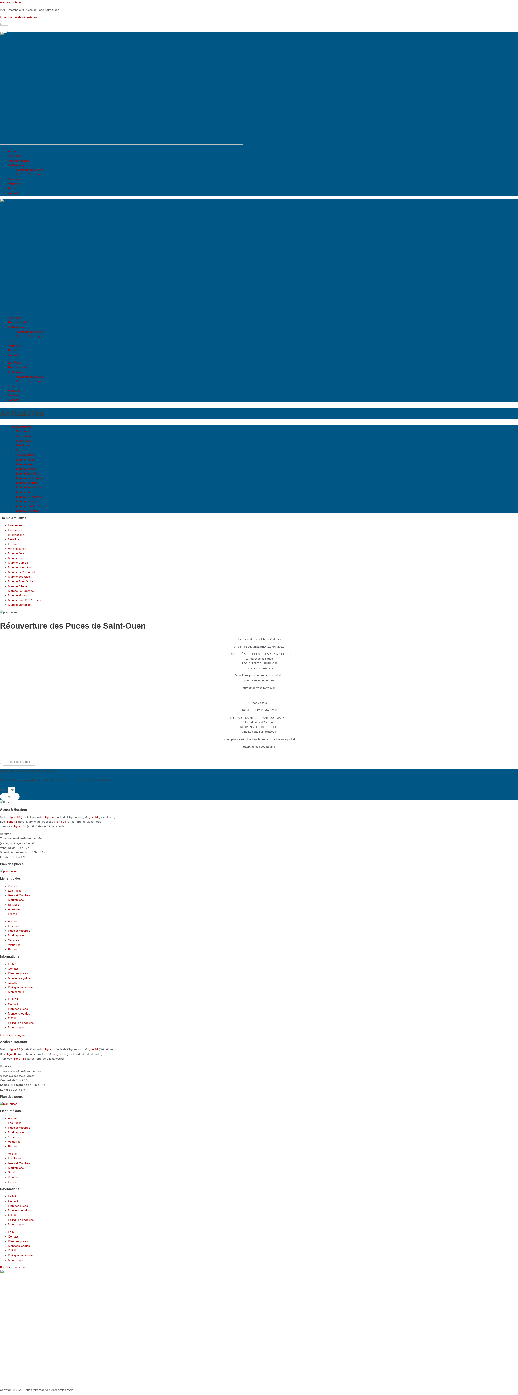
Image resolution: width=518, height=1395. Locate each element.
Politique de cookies (21, 987)
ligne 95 (61, 821)
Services (13, 179)
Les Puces (14, 155)
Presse (12, 188)
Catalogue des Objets (30, 169)
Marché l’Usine (25, 492)
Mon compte (16, 991)
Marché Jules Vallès (29, 487)
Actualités (14, 183)
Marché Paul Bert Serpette (33, 506)
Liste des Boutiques (28, 174)
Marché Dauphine (27, 473)
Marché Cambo (26, 468)
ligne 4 (49, 817)
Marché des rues (27, 482)
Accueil (12, 151)
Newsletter (23, 445)
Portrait (20, 450)
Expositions (23, 440)
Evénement (23, 431)
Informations (24, 436)
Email (4, 790)
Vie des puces (25, 454)
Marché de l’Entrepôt (29, 478)
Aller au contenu (10, 2)
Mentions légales (19, 978)
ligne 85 (12, 821)
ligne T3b (20, 826)
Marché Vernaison (27, 511)
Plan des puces (18, 973)
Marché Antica (25, 459)
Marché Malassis (27, 501)
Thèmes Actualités (20, 426)
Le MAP (13, 964)
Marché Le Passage (29, 496)
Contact (13, 193)
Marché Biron (24, 464)
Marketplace (16, 165)
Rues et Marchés (19, 160)
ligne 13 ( (16, 817)
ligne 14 (93, 817)
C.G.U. (12, 982)
